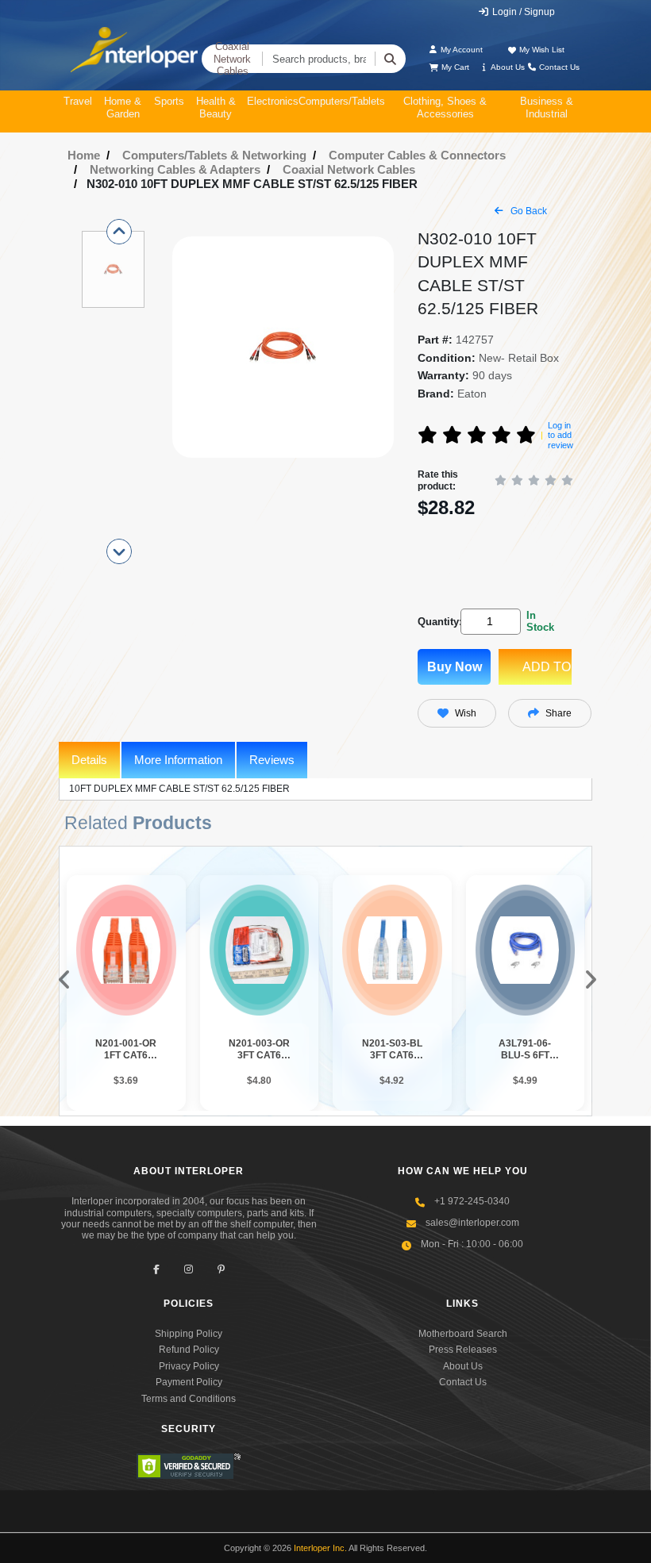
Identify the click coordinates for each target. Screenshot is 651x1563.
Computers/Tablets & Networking (214, 155)
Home (83, 155)
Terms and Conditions (188, 1398)
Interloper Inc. (320, 1548)
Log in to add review (560, 435)
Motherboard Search (462, 1333)
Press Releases (463, 1349)
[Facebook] (156, 1270)
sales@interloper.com (472, 1222)
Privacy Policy (189, 1366)
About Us (507, 67)
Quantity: (436, 622)
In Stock (540, 621)
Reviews (272, 759)
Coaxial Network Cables (232, 58)
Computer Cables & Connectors (417, 155)
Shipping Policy (188, 1333)
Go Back (527, 211)
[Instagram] (188, 1270)
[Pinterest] (221, 1270)
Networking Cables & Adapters (175, 169)
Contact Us (558, 67)
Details (89, 759)
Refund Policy (189, 1349)
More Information (178, 759)
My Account (460, 49)
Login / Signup (522, 11)
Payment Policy (189, 1382)
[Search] (390, 58)
